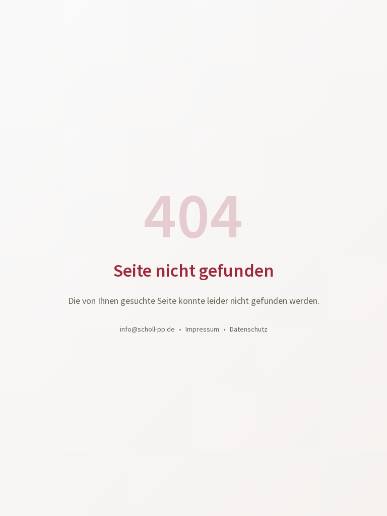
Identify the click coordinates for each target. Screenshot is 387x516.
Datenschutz (249, 329)
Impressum (202, 329)
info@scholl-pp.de (147, 329)
